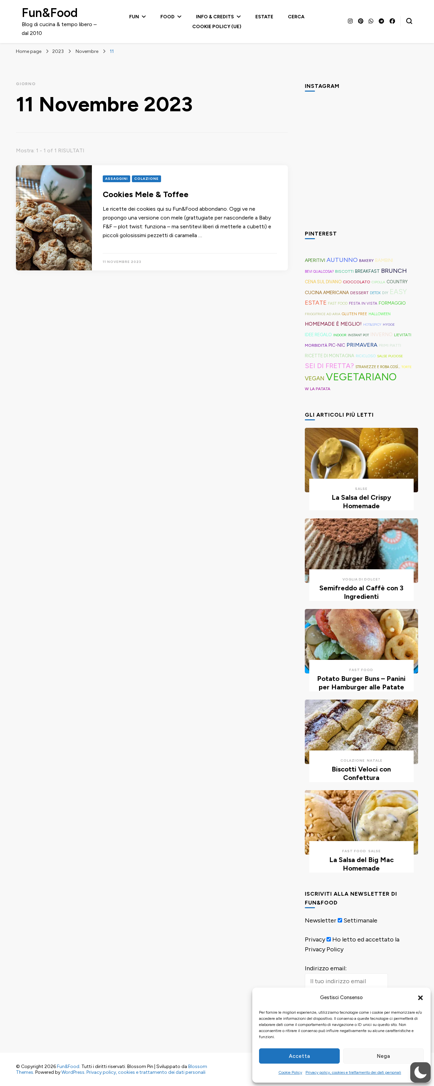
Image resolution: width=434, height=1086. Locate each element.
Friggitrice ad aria (322, 314)
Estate (264, 17)
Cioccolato (356, 281)
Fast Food (338, 303)
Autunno (342, 260)
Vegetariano (361, 376)
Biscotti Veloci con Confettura (361, 773)
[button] (420, 997)
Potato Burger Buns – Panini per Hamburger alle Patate (361, 682)
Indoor (340, 335)
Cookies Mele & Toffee (146, 194)
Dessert (359, 292)
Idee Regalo (318, 334)
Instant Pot (358, 335)
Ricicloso (366, 356)
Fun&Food (50, 12)
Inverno (381, 334)
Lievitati (402, 334)
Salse (361, 489)
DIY (385, 292)
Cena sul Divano (323, 281)
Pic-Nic (337, 345)
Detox (375, 293)
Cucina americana (327, 292)
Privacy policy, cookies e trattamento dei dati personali (353, 1072)
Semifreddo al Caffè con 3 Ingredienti (361, 592)
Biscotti (344, 271)
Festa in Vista (363, 303)
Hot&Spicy (372, 324)
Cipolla (378, 282)
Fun (134, 17)
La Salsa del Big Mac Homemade (361, 864)
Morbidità (316, 345)
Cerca (296, 17)
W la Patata (317, 388)
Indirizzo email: (326, 968)
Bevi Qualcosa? (319, 271)
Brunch (394, 270)
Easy (398, 292)
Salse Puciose (390, 356)
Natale (374, 760)
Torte (406, 367)
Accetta (299, 1056)
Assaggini (116, 178)
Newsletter (320, 920)
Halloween (380, 314)
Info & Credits (215, 17)
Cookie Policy (290, 1072)
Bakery (366, 260)
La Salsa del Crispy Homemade (361, 501)
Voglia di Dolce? (361, 579)
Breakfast (367, 271)
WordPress (72, 1072)
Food (167, 17)
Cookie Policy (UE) (216, 27)
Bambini (384, 260)
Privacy (315, 939)
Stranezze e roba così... (377, 367)
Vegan (314, 378)
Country (397, 281)
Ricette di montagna (329, 355)
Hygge (389, 324)
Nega (383, 1056)
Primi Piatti (390, 345)
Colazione (146, 178)
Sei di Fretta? (329, 366)
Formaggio (392, 303)
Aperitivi (315, 260)
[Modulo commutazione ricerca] (409, 21)
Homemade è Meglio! (333, 324)
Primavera (362, 345)
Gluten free (354, 313)
